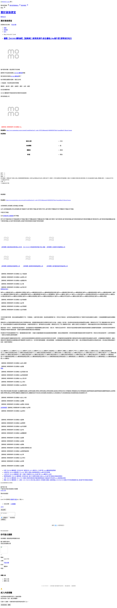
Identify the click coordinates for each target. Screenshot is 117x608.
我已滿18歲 (4, 604)
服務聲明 (74, 585)
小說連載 (13, 504)
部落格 (6, 29)
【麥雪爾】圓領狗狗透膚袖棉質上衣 (33, 266)
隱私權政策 (67, 585)
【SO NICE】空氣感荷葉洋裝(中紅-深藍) (34, 247)
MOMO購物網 (19, 73)
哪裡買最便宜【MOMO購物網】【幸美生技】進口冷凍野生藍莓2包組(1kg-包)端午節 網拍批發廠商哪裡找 (33, 476)
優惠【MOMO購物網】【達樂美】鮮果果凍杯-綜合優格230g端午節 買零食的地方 (38, 38)
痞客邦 (12, 499)
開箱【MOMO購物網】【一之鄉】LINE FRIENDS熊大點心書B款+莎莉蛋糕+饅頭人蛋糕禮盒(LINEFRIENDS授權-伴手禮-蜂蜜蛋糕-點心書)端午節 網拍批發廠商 (48, 480)
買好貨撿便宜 (8, 12)
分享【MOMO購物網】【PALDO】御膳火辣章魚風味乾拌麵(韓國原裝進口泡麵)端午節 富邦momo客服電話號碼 (35, 478)
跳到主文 (3, 16)
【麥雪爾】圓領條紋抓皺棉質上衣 (10, 266)
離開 (9, 604)
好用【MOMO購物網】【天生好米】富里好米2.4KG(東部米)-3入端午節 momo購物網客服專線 (30, 470)
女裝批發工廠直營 (8, 215)
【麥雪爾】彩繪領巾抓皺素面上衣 (55, 247)
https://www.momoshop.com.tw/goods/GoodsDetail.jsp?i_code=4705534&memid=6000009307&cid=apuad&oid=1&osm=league (39, 130)
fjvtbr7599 (3, 490)
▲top (2, 506)
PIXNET (46, 585)
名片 (5, 31)
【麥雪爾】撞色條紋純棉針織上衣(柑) (11, 247)
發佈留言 (3, 519)
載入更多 (3, 509)
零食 (2, 368)
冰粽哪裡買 (4, 407)
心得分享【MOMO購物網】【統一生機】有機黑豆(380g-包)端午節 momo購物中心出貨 (27, 474)
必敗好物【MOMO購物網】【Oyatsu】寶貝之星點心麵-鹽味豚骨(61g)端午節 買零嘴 (27, 472)
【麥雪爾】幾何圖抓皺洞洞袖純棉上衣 (57, 266)
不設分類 (13, 24)
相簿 (5, 28)
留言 (15, 499)
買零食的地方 (4, 289)
